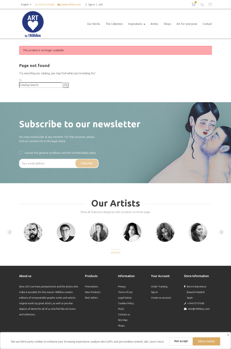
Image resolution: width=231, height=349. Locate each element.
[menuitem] (93, 24)
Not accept (181, 341)
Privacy (122, 286)
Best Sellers (91, 297)
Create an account (161, 297)
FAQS (121, 308)
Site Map (123, 320)
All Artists (115, 252)
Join (100, 4)
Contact (207, 23)
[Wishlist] (210, 4)
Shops (167, 23)
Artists (154, 23)
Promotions (91, 286)
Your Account (160, 276)
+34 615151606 (45, 4)
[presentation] (9, 232)
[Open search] (202, 4)
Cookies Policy (126, 303)
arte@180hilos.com (70, 4)
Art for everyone (187, 23)
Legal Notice (125, 297)
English (25, 4)
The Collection (114, 23)
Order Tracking (159, 286)
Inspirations (135, 23)
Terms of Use (125, 292)
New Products (93, 292)
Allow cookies (206, 341)
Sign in (91, 4)
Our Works (93, 23)
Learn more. (156, 341)
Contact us (124, 314)
